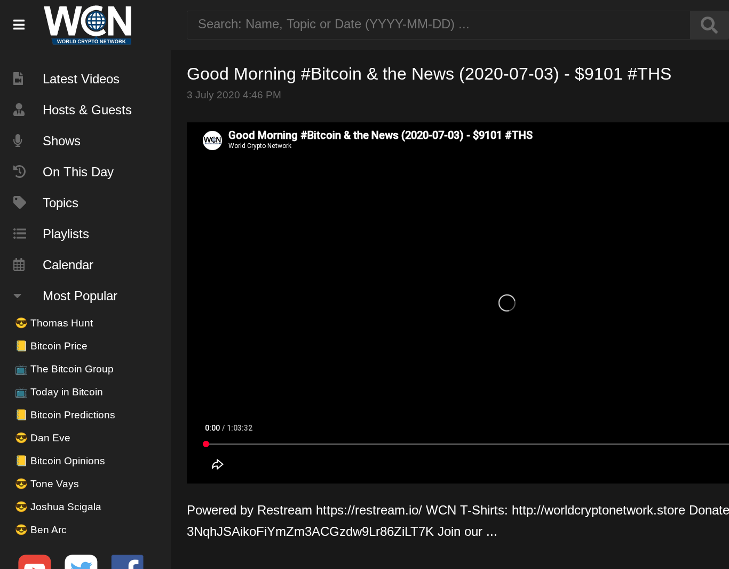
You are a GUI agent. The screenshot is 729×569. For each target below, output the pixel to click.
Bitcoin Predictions (65, 414)
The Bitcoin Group (64, 369)
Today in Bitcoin (59, 391)
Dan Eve (42, 437)
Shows (62, 141)
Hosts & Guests (87, 110)
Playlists (66, 234)
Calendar (68, 265)
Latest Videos (81, 79)
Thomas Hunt (54, 323)
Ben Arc (41, 529)
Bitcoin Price (51, 346)
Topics (60, 203)
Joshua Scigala (58, 506)
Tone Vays (47, 483)
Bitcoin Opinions (60, 460)
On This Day (78, 172)
